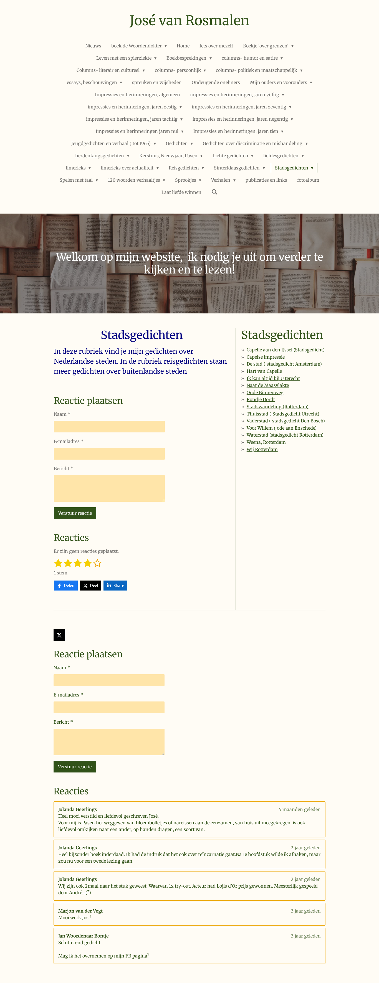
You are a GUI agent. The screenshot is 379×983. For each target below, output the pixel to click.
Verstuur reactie (75, 513)
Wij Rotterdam (262, 449)
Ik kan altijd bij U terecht (273, 378)
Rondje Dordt (261, 399)
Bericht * (63, 468)
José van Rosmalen (189, 20)
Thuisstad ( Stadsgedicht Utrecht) (283, 414)
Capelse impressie (266, 357)
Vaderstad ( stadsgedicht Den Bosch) (286, 421)
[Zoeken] (214, 192)
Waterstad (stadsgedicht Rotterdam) (285, 435)
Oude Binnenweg (265, 392)
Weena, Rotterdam (266, 442)
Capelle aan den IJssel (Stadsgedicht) (286, 350)
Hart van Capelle (264, 371)
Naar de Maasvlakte (268, 385)
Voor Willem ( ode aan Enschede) (282, 428)
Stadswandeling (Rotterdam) (278, 406)
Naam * (62, 414)
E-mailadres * (69, 441)
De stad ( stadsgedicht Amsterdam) (284, 364)
